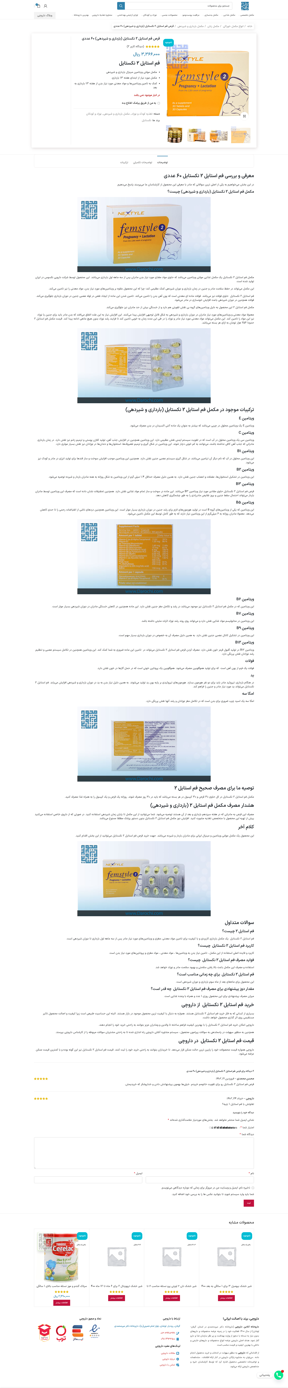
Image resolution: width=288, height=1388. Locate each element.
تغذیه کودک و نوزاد (142, 114)
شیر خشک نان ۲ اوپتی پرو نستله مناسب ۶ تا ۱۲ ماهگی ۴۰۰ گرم (171, 1288)
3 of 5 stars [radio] (230, 1128)
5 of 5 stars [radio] (224, 1128)
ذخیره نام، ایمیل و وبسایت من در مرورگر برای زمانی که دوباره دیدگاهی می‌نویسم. (205, 1188)
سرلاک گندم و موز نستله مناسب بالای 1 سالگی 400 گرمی (61, 1288)
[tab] (162, 161)
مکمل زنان (213, 26)
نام (251, 1173)
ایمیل (138, 1173)
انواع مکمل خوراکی (233, 26)
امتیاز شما (247, 1127)
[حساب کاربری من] (45, 6)
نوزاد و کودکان (94, 114)
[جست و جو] (121, 6)
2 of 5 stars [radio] (233, 1128)
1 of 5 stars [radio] (235, 1128)
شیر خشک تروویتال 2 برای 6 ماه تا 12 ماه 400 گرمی (116, 1288)
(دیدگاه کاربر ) (135, 47)
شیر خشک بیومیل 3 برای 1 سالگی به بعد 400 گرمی (226, 1288)
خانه (249, 26)
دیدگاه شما (247, 1134)
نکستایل (146, 120)
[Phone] (278, 1375)
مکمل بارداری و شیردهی (190, 26)
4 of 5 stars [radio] (227, 1128)
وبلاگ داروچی (44, 16)
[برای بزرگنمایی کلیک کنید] (244, 116)
